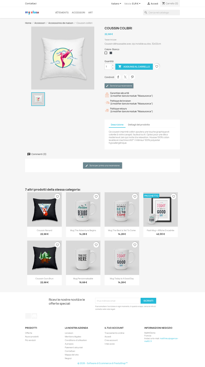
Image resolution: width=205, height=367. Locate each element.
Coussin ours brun (44, 278)
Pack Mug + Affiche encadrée (160, 230)
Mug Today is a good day (122, 278)
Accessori (78, 12)
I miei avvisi (110, 343)
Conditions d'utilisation (76, 340)
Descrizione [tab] (117, 124)
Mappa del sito (72, 354)
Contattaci (31, 3)
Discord (34, 316)
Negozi (68, 358)
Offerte (28, 333)
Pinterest (132, 77)
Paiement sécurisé (74, 347)
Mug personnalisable (83, 278)
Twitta (125, 77)
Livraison (69, 333)
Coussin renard (44, 230)
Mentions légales (73, 336)
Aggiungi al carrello (134, 66)
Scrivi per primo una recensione (104, 165)
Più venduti (30, 340)
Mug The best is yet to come (122, 230)
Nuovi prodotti (32, 336)
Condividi (118, 77)
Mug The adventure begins (83, 230)
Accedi (108, 336)
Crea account (111, 340)
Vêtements (62, 12)
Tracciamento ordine (114, 333)
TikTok (28, 316)
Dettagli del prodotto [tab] (139, 124)
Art (90, 12)
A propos (69, 343)
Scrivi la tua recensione (121, 85)
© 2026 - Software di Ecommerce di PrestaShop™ (103, 363)
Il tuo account (114, 327)
